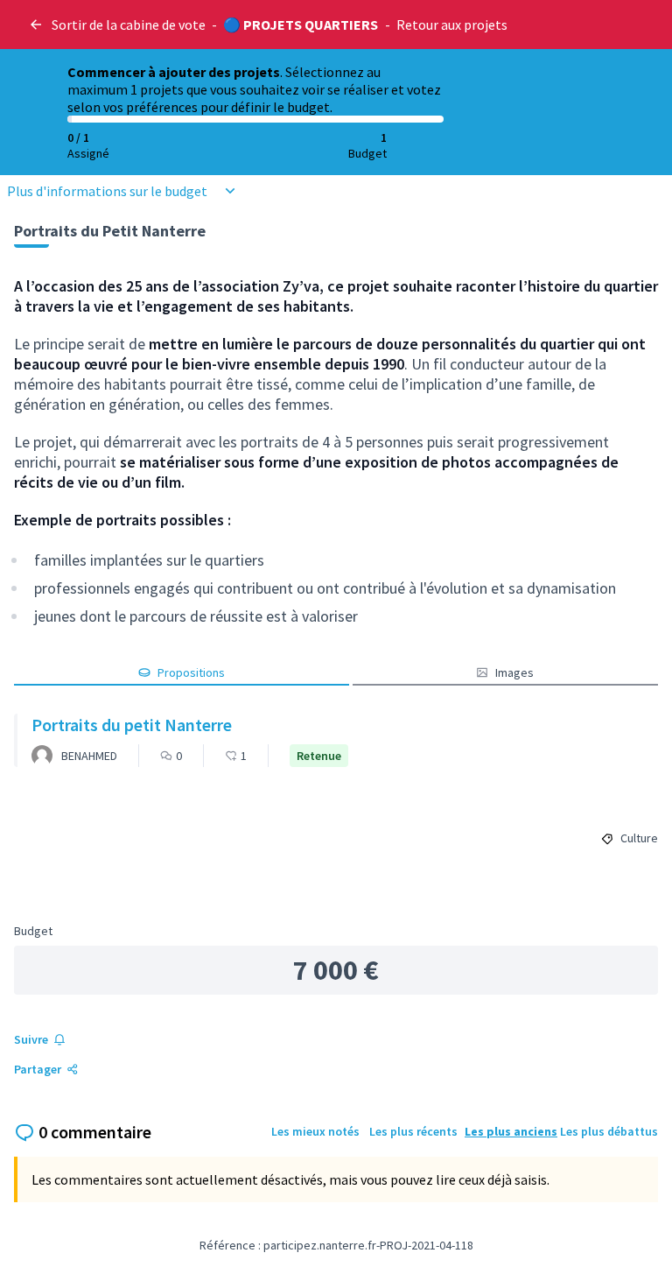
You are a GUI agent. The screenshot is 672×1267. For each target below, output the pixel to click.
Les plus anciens (511, 1131)
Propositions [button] (191, 672)
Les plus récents (413, 1131)
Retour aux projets (452, 24)
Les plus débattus (609, 1131)
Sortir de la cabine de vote (129, 24)
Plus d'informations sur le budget (107, 191)
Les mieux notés (315, 1131)
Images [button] (514, 672)
